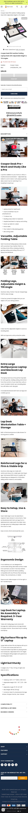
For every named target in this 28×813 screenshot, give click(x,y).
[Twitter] (5, 764)
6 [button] (14, 46)
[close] (26, 2)
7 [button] (16, 46)
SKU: (2, 67)
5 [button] (13, 46)
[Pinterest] (12, 764)
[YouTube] (16, 764)
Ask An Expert (20, 49)
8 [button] (17, 46)
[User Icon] (21, 6)
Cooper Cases (14, 65)
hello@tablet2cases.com (18, 801)
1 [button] (7, 46)
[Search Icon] (17, 6)
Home (2, 11)
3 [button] (10, 46)
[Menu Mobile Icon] (2, 7)
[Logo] (9, 7)
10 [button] (20, 46)
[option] (14, 30)
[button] (7, 75)
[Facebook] (2, 764)
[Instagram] (9, 764)
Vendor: (3, 65)
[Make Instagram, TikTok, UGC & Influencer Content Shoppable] (24, 129)
